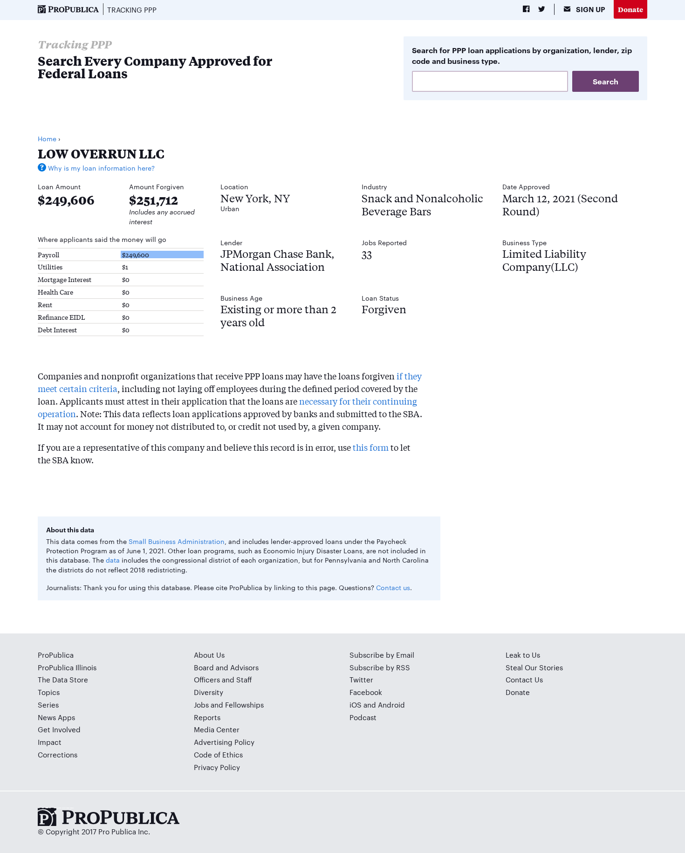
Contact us (393, 587)
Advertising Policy (224, 742)
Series (48, 704)
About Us (209, 655)
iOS (355, 704)
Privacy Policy (217, 767)
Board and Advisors (226, 667)
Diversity (208, 692)
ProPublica (56, 655)
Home (47, 138)
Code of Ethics (218, 754)
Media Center (217, 729)
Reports (207, 717)
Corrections (57, 754)
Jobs (201, 704)
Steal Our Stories (534, 667)
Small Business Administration (177, 541)
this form (371, 447)
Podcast (363, 717)
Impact (50, 742)
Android (391, 704)
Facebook (365, 692)
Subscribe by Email (381, 655)
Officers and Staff (223, 679)
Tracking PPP (132, 9)
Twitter (361, 679)
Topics (49, 692)
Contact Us (524, 679)
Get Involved (59, 729)
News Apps (56, 717)
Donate (630, 9)
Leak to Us (523, 655)
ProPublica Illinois (67, 667)
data (113, 559)
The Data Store (63, 679)
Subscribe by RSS (379, 667)
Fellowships (244, 704)
